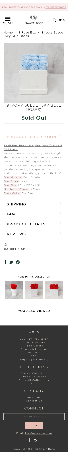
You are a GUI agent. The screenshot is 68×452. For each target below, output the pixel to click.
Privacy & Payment (34, 349)
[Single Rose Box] (14, 298)
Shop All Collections (34, 380)
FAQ (11, 214)
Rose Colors (34, 346)
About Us (34, 397)
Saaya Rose (47, 449)
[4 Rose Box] (34, 298)
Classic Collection (34, 373)
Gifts (34, 383)
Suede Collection (34, 377)
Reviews (16, 234)
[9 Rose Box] (54, 298)
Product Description (31, 137)
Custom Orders (34, 342)
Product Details (26, 224)
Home (8, 32)
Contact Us (34, 401)
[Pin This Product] (18, 262)
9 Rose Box (27, 32)
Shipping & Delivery (34, 359)
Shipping (16, 204)
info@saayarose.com (38, 433)
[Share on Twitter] (11, 262)
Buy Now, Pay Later (34, 339)
